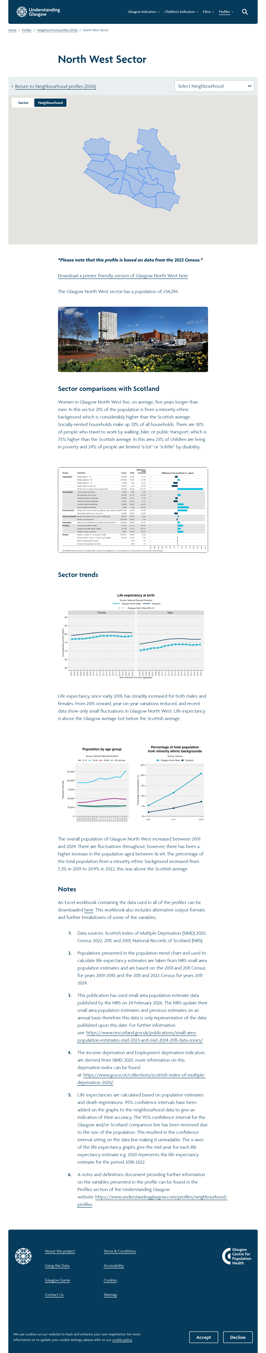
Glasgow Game (57, 1280)
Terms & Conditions (120, 1250)
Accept (203, 1337)
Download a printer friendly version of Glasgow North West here (123, 276)
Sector (23, 103)
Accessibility (114, 1265)
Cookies (110, 1280)
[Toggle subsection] (157, 12)
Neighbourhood (50, 103)
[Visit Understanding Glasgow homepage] (38, 12)
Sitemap (110, 1294)
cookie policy (122, 1340)
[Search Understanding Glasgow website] (245, 11)
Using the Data (57, 1265)
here (88, 910)
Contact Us (54, 1294)
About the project (60, 1250)
